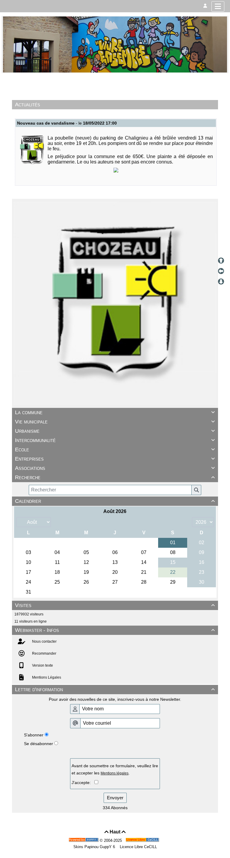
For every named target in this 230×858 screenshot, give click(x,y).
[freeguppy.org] (84, 840)
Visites (115, 605)
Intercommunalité (115, 440)
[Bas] (221, 282)
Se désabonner (38, 743)
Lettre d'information (115, 689)
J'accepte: (83, 782)
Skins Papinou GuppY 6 (95, 847)
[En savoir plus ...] (142, 840)
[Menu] (217, 6)
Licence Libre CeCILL (138, 847)
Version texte (42, 665)
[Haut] (221, 261)
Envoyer (115, 797)
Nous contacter (44, 641)
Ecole (115, 450)
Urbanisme (115, 431)
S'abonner (33, 735)
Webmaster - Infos (115, 630)
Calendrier (115, 501)
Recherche (115, 477)
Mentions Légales (46, 677)
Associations (115, 468)
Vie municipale (115, 422)
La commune (115, 412)
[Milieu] (221, 271)
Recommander (43, 653)
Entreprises (115, 459)
